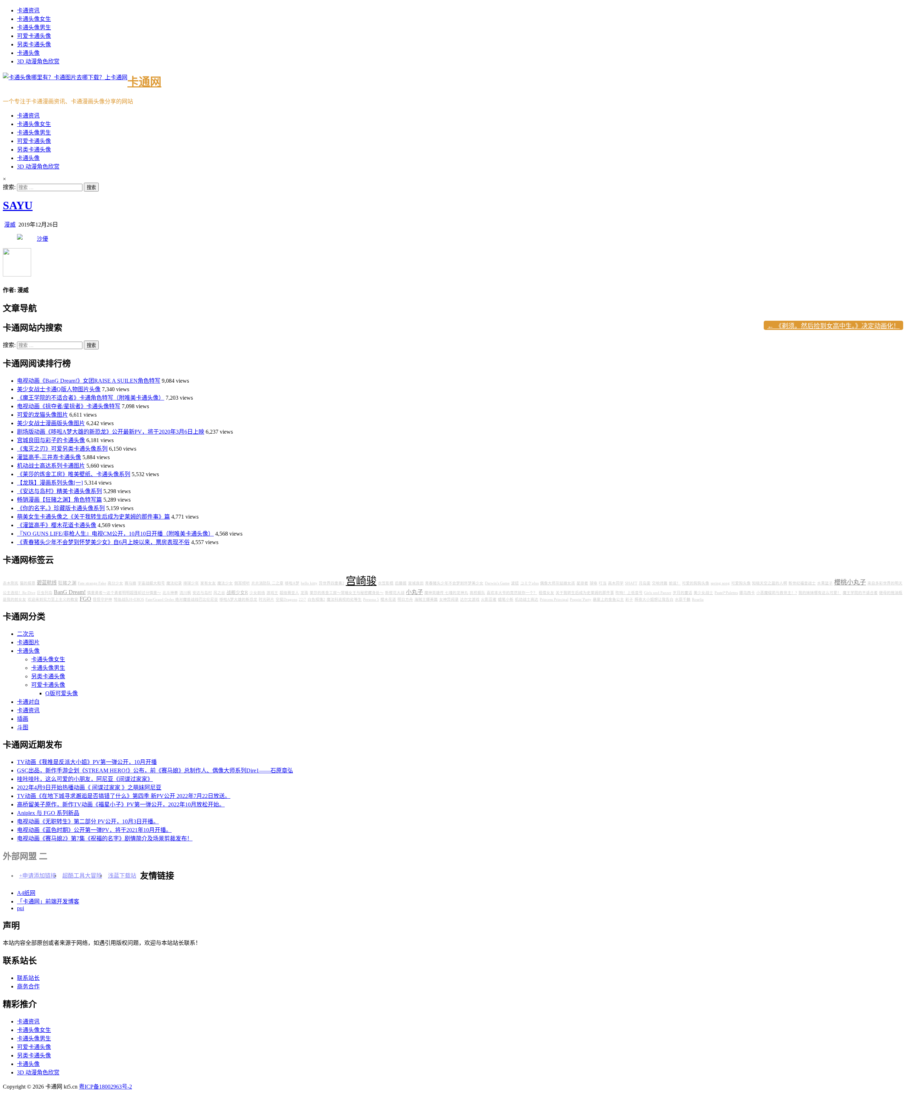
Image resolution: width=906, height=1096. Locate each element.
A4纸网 (26, 893)
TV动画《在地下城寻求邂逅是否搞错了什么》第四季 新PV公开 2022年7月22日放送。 (123, 796)
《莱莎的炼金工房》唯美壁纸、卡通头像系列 (73, 474)
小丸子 (414, 592)
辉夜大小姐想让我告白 (654, 599)
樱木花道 (388, 599)
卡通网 (144, 81)
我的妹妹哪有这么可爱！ (819, 593)
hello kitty (309, 583)
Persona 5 (371, 599)
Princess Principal (554, 599)
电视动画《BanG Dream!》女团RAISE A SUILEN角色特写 (88, 381)
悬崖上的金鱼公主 (608, 599)
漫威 (10, 225)
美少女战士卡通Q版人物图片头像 (59, 389)
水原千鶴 (682, 599)
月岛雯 (644, 583)
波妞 (515, 583)
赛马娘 (130, 583)
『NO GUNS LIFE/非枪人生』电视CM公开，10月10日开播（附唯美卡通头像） (115, 534)
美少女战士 (703, 593)
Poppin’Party (580, 599)
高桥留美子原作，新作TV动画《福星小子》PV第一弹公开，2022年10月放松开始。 (121, 804)
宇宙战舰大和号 (151, 583)
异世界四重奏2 (331, 583)
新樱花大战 (395, 593)
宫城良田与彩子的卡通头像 (51, 440)
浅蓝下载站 (122, 876)
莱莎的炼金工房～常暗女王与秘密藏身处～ (347, 593)
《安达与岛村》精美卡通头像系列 (59, 491)
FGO (85, 599)
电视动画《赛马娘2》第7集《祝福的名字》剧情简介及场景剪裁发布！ (105, 838)
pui (20, 908)
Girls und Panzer (657, 593)
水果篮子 (825, 583)
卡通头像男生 (34, 27)
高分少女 (115, 583)
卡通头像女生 (34, 19)
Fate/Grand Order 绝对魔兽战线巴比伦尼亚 (181, 599)
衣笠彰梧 (386, 583)
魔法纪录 (174, 583)
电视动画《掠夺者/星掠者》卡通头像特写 (68, 406)
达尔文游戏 (470, 599)
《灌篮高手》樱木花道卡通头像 (56, 525)
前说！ (675, 583)
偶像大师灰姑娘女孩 (557, 583)
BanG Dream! (70, 592)
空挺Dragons (286, 599)
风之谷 (219, 593)
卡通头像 (28, 53)
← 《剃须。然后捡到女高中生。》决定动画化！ (833, 326)
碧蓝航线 (47, 583)
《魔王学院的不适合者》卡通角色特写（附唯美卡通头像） (90, 398)
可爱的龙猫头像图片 (42, 415)
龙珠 (304, 593)
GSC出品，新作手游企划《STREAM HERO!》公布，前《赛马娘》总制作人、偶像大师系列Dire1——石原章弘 (155, 770)
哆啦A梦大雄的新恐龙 (238, 599)
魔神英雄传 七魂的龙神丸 (446, 593)
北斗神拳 (170, 593)
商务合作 (28, 986)
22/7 (302, 599)
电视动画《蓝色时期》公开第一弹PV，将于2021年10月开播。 (94, 830)
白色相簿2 (316, 599)
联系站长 (28, 978)
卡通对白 (28, 702)
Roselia (698, 599)
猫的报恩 (27, 583)
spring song (720, 583)
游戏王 (272, 593)
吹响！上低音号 (629, 593)
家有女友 (208, 583)
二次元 (25, 634)
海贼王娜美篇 (426, 599)
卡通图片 (28, 642)
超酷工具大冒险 (82, 876)
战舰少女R (237, 592)
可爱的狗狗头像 (695, 583)
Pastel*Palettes (726, 593)
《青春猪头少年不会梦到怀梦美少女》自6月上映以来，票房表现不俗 (103, 542)
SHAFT (631, 583)
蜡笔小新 (506, 599)
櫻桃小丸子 (850, 582)
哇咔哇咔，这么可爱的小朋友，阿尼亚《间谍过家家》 (85, 779)
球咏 (593, 583)
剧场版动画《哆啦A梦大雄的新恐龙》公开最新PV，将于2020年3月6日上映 (110, 432)
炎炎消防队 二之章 (267, 583)
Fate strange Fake (92, 583)
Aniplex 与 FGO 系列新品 (48, 813)
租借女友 (546, 593)
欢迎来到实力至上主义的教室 (53, 599)
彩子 (629, 599)
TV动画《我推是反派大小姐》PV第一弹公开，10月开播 (87, 762)
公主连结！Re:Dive (19, 593)
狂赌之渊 (67, 583)
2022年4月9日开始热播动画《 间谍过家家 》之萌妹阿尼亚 (89, 787)
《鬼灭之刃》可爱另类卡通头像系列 (62, 449)
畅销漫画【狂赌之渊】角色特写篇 (59, 500)
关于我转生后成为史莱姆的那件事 (585, 593)
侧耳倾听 (242, 583)
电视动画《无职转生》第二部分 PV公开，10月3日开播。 (88, 821)
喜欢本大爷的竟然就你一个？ (512, 593)
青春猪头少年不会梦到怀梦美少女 (454, 583)
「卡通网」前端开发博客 (48, 901)
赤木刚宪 (10, 583)
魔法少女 (225, 583)
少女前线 (257, 593)
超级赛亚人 (289, 593)
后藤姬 (401, 583)
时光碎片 (266, 599)
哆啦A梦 (292, 583)
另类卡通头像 (34, 44)
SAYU (18, 205)
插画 (22, 719)
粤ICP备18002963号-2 (105, 1087)
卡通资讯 (28, 10)
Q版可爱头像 (61, 693)
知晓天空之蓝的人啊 (769, 583)
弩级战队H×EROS (129, 599)
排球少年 (191, 583)
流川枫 (185, 593)
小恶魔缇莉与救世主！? (776, 593)
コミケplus (529, 583)
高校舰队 (477, 593)
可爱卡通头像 (34, 36)
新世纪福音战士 (802, 583)
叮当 (603, 583)
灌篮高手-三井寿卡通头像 (49, 457)
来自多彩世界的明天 (884, 583)
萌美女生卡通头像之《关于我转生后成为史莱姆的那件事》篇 (93, 517)
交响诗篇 (659, 583)
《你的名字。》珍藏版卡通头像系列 (61, 508)
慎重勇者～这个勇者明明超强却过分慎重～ (124, 593)
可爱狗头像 (741, 583)
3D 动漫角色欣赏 (38, 61)
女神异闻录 (449, 599)
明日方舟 (405, 599)
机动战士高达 (526, 599)
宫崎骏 (361, 581)
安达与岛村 (202, 593)
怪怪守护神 (102, 599)
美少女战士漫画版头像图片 (51, 423)
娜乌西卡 (747, 593)
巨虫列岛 (44, 593)
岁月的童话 (682, 593)
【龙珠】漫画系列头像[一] (50, 483)
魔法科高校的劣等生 (344, 599)
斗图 (22, 727)
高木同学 (616, 583)
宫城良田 (416, 583)
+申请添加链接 (37, 876)
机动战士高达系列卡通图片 (51, 466)
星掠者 (582, 583)
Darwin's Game (497, 583)
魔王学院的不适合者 (860, 593)
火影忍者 (489, 599)
